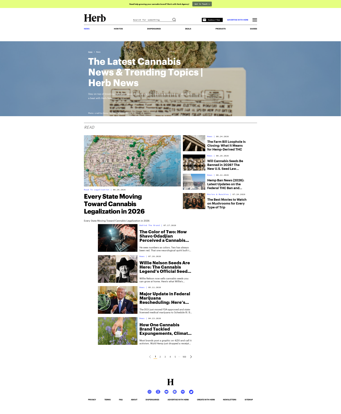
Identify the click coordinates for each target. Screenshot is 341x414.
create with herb (206, 399)
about (134, 399)
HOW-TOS (118, 29)
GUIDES (253, 29)
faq (121, 399)
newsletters (229, 399)
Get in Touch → (202, 4)
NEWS (87, 29)
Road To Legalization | (98, 189)
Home (90, 52)
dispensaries (152, 399)
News (98, 52)
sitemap (249, 399)
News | (211, 136)
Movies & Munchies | (219, 194)
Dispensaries (154, 29)
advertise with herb (237, 20)
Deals (188, 29)
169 (184, 356)
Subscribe (214, 19)
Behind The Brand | (150, 225)
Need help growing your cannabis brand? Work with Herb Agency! (159, 4)
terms (107, 399)
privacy (92, 399)
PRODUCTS (221, 29)
